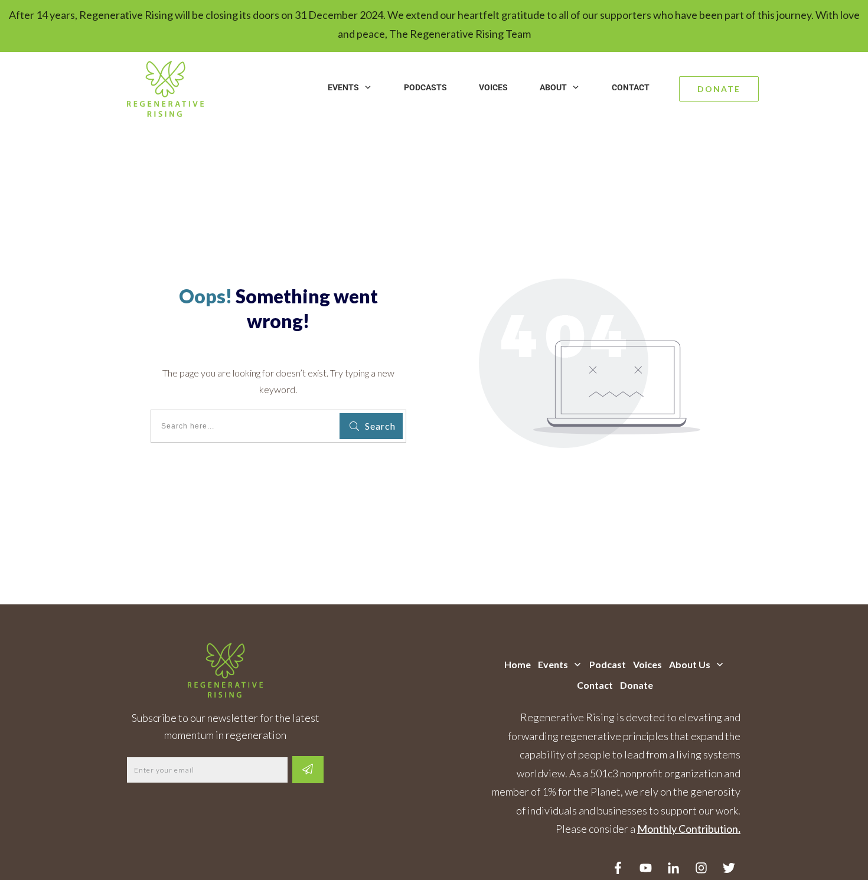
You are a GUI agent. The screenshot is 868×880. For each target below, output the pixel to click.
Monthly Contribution (687, 828)
